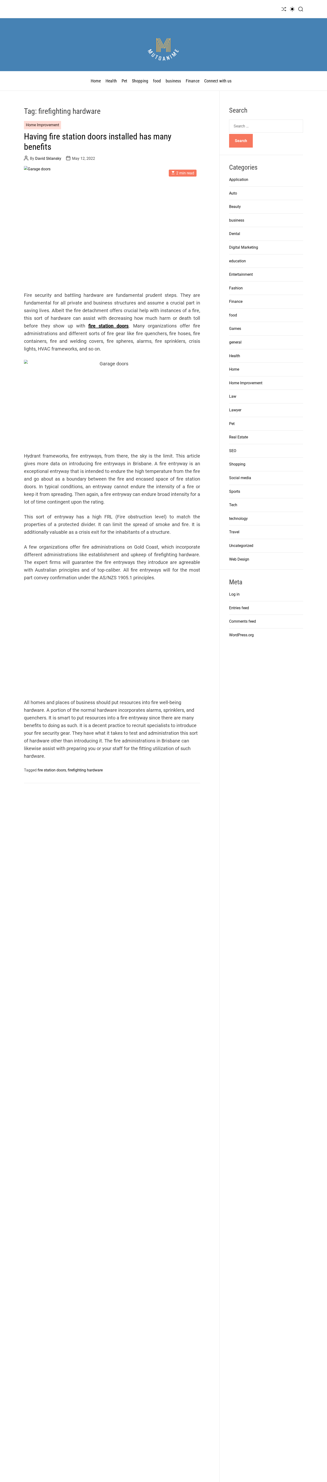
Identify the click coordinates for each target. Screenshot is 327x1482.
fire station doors (108, 326)
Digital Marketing (243, 247)
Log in (234, 594)
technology (238, 518)
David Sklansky (48, 158)
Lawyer (235, 410)
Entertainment (241, 274)
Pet (124, 80)
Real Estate (238, 437)
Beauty (235, 206)
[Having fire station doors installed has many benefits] (112, 225)
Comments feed (242, 621)
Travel (234, 532)
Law (232, 396)
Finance (192, 80)
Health (111, 80)
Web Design (239, 559)
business (173, 80)
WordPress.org (241, 635)
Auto (233, 193)
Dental (234, 233)
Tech (233, 505)
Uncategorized (241, 545)
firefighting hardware (85, 770)
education (237, 261)
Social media (240, 478)
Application (238, 179)
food (157, 80)
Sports (234, 491)
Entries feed (239, 608)
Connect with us (218, 80)
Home (96, 80)
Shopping (140, 80)
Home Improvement (42, 125)
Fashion (236, 288)
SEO (232, 450)
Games (235, 329)
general (235, 342)
